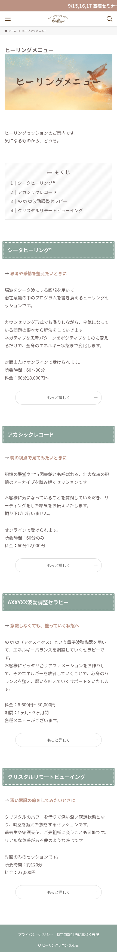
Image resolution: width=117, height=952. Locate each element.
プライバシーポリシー (35, 934)
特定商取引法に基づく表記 (78, 934)
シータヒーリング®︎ (36, 183)
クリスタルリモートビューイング (50, 210)
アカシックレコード (37, 192)
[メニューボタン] (7, 18)
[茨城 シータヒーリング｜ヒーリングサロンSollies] (58, 18)
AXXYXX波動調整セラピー (42, 201)
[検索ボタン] (109, 18)
